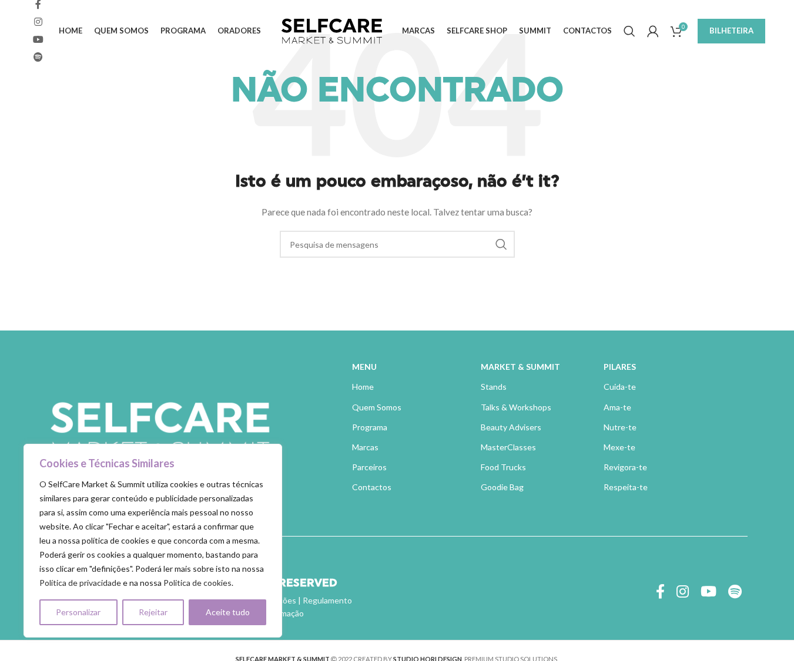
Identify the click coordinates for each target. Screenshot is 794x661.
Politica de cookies (197, 583)
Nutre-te (620, 427)
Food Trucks (503, 467)
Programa (369, 427)
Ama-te (617, 407)
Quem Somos (376, 407)
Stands (494, 387)
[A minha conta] (653, 31)
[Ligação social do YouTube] (38, 40)
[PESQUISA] (501, 244)
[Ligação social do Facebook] (660, 592)
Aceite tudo (228, 612)
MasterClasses (508, 447)
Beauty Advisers (511, 427)
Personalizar (78, 612)
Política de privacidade (80, 583)
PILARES (620, 367)
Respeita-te (626, 487)
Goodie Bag (502, 487)
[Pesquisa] (629, 31)
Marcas (365, 447)
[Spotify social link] (37, 57)
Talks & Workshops (516, 407)
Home (363, 387)
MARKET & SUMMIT (520, 367)
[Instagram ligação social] (38, 22)
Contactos (371, 487)
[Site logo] (331, 30)
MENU (364, 367)
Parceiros (369, 467)
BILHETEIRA (731, 30)
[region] (153, 541)
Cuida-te (620, 387)
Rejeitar (153, 612)
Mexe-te (619, 447)
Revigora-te (625, 467)
